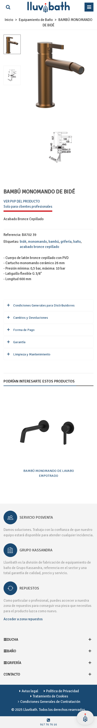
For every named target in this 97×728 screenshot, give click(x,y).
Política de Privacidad (62, 691)
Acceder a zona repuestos (23, 619)
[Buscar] (8, 7)
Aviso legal (30, 691)
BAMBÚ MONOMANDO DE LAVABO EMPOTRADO (48, 473)
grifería (66, 241)
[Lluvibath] (48, 7)
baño (77, 241)
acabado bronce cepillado (39, 247)
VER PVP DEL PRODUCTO (22, 201)
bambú (53, 241)
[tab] (48, 305)
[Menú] (89, 7)
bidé (23, 241)
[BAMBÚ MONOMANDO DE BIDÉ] (60, 107)
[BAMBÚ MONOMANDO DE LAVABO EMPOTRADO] (48, 428)
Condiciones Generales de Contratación (50, 702)
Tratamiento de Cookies (50, 696)
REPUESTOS (29, 588)
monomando (37, 241)
